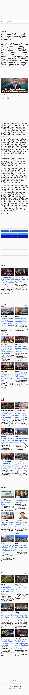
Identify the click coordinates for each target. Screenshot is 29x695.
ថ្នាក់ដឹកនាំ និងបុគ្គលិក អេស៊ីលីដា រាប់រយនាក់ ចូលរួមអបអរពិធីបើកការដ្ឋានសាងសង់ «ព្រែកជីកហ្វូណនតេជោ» (21, 466)
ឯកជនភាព (19, 683)
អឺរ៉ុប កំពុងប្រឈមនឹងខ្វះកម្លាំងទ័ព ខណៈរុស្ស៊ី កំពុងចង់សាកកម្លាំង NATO (20, 588)
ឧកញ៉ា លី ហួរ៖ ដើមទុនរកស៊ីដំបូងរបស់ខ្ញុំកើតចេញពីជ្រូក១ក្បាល (21, 524)
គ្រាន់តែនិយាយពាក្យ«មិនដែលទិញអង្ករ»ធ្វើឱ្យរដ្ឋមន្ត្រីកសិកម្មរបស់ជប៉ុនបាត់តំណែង (21, 415)
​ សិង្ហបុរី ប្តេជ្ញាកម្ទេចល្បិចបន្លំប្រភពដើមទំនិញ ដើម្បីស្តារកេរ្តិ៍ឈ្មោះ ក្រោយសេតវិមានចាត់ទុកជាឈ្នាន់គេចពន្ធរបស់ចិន (21, 321)
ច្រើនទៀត (26, 488)
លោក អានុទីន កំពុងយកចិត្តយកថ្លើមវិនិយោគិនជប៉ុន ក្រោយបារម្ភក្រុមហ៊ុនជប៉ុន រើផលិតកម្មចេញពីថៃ (7, 642)
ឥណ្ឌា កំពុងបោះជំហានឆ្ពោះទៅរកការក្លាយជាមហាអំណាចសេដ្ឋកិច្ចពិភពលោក (7, 616)
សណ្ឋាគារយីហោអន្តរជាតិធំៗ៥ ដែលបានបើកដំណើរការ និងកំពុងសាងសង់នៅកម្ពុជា (21, 440)
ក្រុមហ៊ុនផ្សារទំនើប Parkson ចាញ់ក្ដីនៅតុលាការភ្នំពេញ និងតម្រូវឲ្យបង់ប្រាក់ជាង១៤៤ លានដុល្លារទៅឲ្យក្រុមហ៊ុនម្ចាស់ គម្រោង (7, 549)
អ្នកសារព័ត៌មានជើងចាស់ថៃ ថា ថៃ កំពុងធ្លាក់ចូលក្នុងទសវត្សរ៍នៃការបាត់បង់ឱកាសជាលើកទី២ (21, 616)
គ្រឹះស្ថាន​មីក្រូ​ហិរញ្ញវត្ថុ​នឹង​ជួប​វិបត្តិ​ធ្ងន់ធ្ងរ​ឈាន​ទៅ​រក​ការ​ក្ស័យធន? (7, 524)
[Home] (7, 22)
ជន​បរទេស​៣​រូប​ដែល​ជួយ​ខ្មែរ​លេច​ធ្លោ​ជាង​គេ (21, 502)
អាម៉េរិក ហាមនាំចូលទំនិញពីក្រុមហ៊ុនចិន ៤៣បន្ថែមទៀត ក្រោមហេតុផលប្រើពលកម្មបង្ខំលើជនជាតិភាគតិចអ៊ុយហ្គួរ (21, 375)
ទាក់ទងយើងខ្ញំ (13, 683)
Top (15, 680)
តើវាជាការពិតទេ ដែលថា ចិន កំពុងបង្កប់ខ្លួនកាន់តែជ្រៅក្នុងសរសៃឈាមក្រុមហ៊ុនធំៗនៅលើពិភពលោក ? (21, 349)
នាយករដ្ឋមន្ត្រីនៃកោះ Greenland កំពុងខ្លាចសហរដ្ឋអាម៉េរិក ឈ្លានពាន (21, 279)
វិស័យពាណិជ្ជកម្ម (5, 98)
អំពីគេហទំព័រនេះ (7, 683)
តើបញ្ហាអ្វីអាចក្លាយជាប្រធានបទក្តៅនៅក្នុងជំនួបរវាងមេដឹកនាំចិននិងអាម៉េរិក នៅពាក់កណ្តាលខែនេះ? (7, 441)
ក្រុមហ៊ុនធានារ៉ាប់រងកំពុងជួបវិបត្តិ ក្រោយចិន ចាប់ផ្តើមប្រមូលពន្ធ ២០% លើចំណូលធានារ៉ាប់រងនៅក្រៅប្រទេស (7, 376)
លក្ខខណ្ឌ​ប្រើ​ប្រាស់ (25, 683)
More (26, 305)
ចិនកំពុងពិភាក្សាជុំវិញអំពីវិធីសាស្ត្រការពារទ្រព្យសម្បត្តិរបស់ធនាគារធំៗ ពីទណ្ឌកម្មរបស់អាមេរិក (7, 416)
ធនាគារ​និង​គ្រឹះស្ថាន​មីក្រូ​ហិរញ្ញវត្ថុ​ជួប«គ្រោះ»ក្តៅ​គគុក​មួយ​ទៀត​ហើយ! (7, 502)
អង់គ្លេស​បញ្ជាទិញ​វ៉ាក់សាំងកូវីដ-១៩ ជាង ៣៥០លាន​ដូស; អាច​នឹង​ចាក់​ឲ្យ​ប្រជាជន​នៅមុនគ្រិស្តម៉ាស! (7, 466)
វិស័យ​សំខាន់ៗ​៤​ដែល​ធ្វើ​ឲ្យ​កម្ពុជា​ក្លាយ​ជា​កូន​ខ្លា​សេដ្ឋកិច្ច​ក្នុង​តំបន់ (21, 547)
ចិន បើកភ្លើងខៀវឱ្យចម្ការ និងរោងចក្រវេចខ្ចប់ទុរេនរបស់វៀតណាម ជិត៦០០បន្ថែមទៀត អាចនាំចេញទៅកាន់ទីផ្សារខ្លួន (7, 589)
